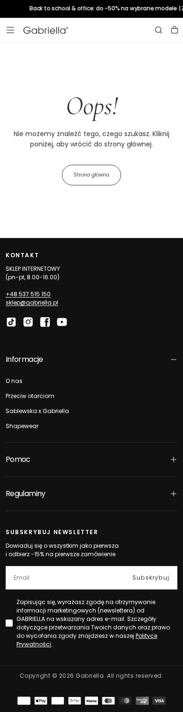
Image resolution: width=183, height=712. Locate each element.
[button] (10, 30)
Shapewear (22, 426)
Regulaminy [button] (26, 493)
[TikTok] (11, 322)
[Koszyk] (174, 30)
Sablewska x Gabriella (37, 411)
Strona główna (91, 174)
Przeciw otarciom (30, 396)
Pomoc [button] (18, 459)
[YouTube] (62, 322)
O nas (14, 381)
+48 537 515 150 (28, 294)
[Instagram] (28, 322)
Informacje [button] (24, 359)
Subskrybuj (150, 578)
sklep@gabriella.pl (32, 302)
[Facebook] (45, 322)
